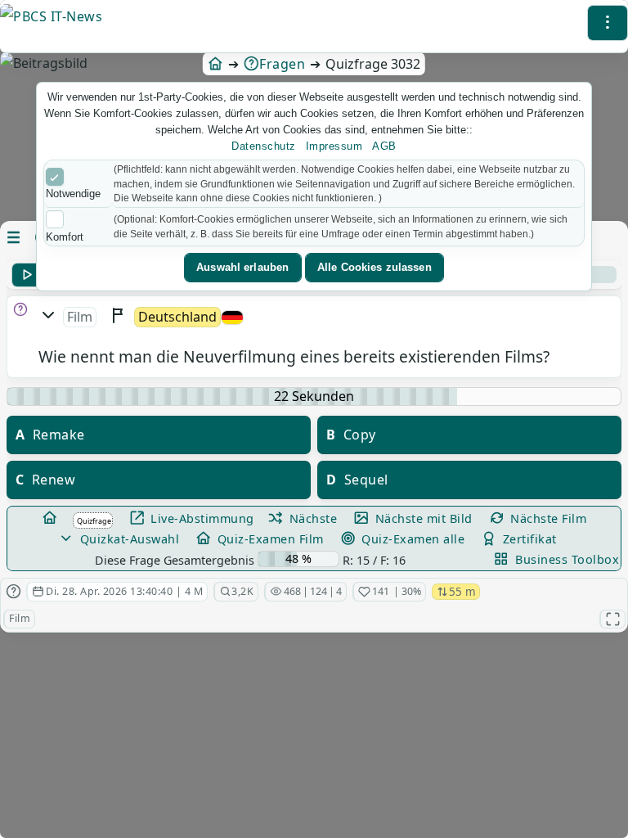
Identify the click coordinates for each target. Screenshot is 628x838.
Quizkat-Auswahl (127, 539)
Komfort (64, 237)
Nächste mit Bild (422, 518)
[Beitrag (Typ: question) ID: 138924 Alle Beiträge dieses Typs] (13, 591)
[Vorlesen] (26, 275)
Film (19, 618)
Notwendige (73, 193)
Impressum (334, 146)
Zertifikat (528, 539)
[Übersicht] (51, 518)
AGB (384, 146)
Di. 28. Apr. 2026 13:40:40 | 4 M (124, 591)
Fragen (282, 64)
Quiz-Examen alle (411, 539)
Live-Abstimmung (200, 518)
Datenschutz (263, 146)
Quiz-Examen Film (268, 539)
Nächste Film (547, 518)
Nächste (311, 518)
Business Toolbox (565, 559)
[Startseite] (215, 64)
